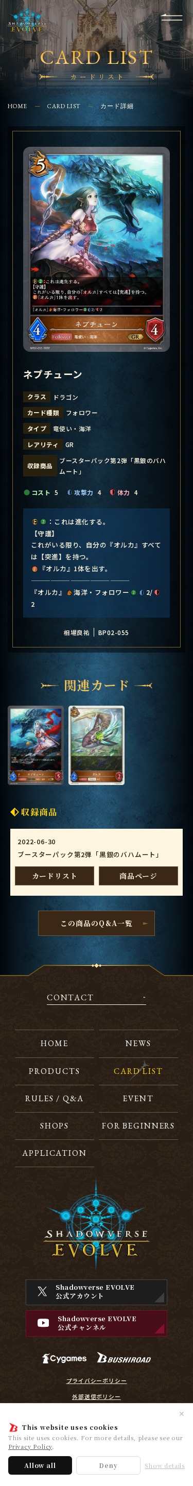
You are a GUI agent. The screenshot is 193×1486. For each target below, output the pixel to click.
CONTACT (70, 998)
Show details (165, 1465)
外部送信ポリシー (96, 1397)
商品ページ (138, 875)
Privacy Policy (30, 1446)
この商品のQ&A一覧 (96, 923)
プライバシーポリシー (96, 1381)
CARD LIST (63, 106)
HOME (18, 106)
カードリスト (55, 875)
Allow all (40, 1465)
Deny (108, 1465)
